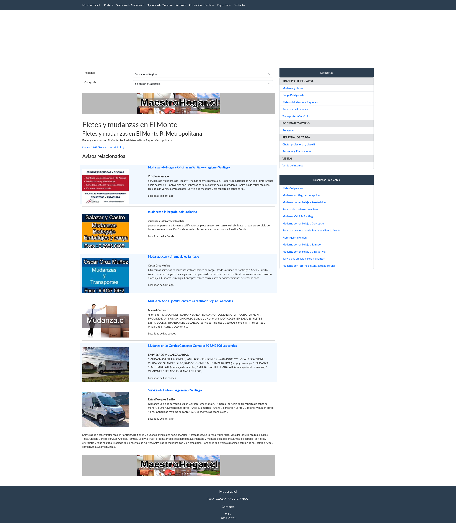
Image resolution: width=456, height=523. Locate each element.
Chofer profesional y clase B (299, 144)
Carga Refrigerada (293, 95)
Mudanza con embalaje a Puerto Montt (305, 202)
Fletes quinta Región (295, 237)
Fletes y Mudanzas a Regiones (300, 102)
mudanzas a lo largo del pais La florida (172, 212)
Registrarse (224, 5)
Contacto (239, 5)
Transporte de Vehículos (297, 116)
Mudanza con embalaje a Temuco (302, 244)
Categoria (90, 82)
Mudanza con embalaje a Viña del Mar (305, 251)
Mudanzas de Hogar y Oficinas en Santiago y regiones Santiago (189, 167)
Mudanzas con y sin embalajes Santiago (173, 256)
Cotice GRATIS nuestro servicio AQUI (104, 147)
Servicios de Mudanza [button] (129, 5)
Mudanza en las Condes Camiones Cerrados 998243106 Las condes (192, 345)
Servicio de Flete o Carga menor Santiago (175, 390)
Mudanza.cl (91, 5)
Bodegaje (288, 130)
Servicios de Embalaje (295, 109)
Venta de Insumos (293, 165)
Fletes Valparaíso (293, 188)
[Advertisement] (189, 37)
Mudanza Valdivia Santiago (298, 216)
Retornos (180, 5)
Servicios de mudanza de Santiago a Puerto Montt (311, 230)
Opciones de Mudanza (160, 5)
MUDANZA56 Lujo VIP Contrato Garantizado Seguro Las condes (190, 301)
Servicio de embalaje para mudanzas (304, 258)
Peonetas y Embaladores (297, 151)
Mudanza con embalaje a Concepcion (304, 223)
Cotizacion (195, 5)
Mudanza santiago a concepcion (301, 195)
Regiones (89, 72)
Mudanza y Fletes (293, 88)
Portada (108, 5)
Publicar (209, 5)
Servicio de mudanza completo (300, 209)
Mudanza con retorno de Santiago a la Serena (309, 265)
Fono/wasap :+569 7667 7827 (228, 499)
